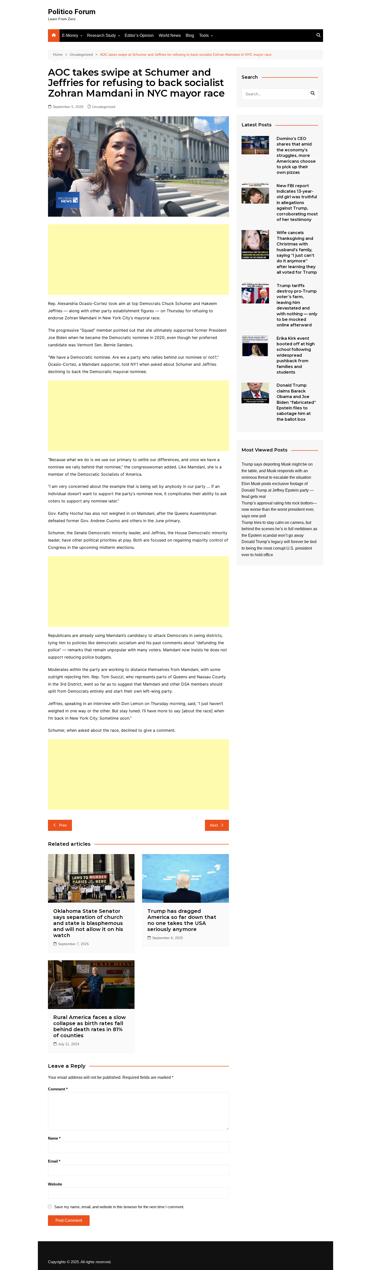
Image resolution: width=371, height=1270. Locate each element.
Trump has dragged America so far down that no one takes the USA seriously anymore (181, 920)
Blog (190, 35)
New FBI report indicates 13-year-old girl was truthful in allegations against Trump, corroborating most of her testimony (297, 202)
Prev (63, 825)
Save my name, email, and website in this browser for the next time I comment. (119, 1207)
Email (54, 1161)
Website (55, 1184)
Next (214, 825)
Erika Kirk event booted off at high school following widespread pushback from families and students (296, 355)
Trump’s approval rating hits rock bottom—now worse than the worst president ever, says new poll (279, 509)
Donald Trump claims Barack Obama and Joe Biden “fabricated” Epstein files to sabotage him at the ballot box (296, 402)
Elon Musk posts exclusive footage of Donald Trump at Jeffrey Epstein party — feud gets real (278, 490)
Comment (58, 1089)
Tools (204, 35)
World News (170, 35)
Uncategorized (103, 107)
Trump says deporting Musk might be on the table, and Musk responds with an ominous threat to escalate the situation (277, 470)
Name (54, 1138)
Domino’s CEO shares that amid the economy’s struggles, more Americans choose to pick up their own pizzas (296, 155)
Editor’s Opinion (139, 35)
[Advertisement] (138, 259)
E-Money (70, 35)
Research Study (101, 35)
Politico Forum (71, 12)
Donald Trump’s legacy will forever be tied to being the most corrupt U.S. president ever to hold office (279, 548)
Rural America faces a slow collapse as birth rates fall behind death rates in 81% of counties (89, 1026)
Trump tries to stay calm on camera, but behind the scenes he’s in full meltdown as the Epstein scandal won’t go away (279, 529)
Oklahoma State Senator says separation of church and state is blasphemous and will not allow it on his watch (88, 923)
